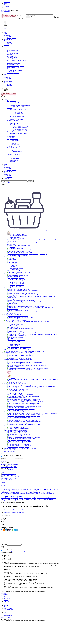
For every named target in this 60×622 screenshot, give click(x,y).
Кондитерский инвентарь (13, 63)
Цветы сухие (30, 498)
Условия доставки (11, 38)
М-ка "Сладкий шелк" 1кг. (20, 127)
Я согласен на (15, 551)
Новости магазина (7, 457)
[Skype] (15, 530)
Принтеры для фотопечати (17, 106)
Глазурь (12, 150)
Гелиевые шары (42, 499)
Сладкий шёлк (14, 125)
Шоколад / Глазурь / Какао (14, 52)
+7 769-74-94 (5, 10)
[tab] (30, 518)
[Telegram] (17, 530)
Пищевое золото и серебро (41, 498)
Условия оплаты (11, 36)
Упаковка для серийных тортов (18, 110)
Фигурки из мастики (9, 500)
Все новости (4, 461)
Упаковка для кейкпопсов (17, 116)
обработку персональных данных (19, 551)
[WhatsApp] (12, 530)
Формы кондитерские (12, 68)
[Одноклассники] (4, 530)
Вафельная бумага (15, 103)
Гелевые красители (15, 140)
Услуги (6, 32)
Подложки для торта (12, 120)
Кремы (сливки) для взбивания (18, 133)
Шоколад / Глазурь (12, 147)
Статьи (6, 612)
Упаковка (9, 54)
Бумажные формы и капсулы (14, 70)
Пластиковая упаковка (16, 112)
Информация (4, 594)
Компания (3, 593)
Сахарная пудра (14, 160)
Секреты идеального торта (8, 475)
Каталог (6, 28)
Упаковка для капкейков (16, 113)
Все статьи (3, 472)
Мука (11, 156)
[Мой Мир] (6, 530)
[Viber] (10, 530)
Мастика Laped (14, 123)
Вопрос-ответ (7, 613)
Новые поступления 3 (13, 73)
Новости (9, 42)
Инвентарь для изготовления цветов (16, 60)
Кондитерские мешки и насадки (15, 61)
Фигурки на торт (19, 500)
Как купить (7, 35)
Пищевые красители (12, 64)
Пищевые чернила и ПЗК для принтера (20, 105)
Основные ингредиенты (13, 154)
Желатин (12, 161)
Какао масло (13, 153)
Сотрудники (7, 601)
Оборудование (11, 136)
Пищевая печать (11, 56)
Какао (11, 163)
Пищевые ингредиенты (13, 50)
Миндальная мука (15, 158)
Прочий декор (31, 499)
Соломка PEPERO (23, 499)
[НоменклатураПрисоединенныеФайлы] (15, 509)
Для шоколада (13, 143)
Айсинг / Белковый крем (13, 59)
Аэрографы (13, 137)
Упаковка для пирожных (16, 115)
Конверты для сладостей (16, 119)
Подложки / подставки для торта (15, 66)
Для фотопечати (14, 144)
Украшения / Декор (12, 57)
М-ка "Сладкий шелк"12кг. (20, 130)
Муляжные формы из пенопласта (9, 464)
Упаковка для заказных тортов (18, 109)
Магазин (6, 602)
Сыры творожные (15, 134)
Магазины (6, 172)
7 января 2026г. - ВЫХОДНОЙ (9, 467)
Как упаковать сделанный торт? (9, 478)
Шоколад (12, 148)
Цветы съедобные (22, 498)
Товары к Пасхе (11, 71)
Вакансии (9, 43)
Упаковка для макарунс (16, 117)
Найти (5, 90)
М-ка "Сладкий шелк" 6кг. (20, 129)
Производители (8, 39)
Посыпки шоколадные (16, 151)
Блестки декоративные (11, 498)
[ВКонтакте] (1, 530)
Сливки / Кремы (11, 132)
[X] (8, 530)
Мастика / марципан (12, 53)
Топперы (3, 498)
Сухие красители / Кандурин (17, 141)
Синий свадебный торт (7, 481)
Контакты (6, 45)
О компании (7, 40)
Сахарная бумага (14, 102)
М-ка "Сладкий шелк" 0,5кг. (20, 126)
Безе (36, 499)
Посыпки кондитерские (13, 67)
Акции (5, 33)
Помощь (3, 596)
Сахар (11, 157)
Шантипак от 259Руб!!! (7, 469)
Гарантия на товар (9, 609)
